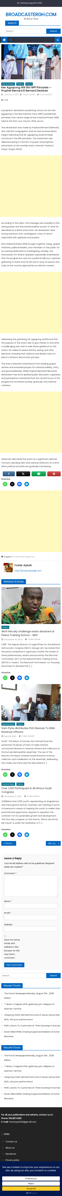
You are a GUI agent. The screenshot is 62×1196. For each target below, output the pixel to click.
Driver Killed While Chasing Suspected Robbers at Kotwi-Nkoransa (32, 1034)
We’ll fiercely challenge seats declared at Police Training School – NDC (27, 633)
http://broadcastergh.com (28, 570)
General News (8, 84)
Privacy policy (12, 1160)
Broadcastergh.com (31, 14)
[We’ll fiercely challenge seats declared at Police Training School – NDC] (31, 605)
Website (8, 924)
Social (29, 84)
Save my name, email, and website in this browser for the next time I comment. (12, 948)
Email (7, 912)
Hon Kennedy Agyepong (23, 556)
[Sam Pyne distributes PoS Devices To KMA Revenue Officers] (31, 702)
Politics (20, 84)
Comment (10, 873)
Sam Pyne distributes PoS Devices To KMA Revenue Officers (28, 730)
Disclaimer (11, 1153)
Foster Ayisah (29, 94)
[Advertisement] (31, 186)
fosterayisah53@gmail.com (22, 1121)
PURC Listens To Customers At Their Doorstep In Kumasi (32, 1025)
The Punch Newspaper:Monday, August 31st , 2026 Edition (29, 995)
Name (8, 901)
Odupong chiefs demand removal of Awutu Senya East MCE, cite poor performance (32, 1017)
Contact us (11, 1141)
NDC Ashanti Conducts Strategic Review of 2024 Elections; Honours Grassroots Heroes (54, 843)
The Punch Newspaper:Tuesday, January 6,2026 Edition (10, 843)
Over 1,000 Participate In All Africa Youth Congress (26, 790)
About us (10, 1147)
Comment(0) (46, 94)
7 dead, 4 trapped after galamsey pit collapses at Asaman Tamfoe (29, 1006)
